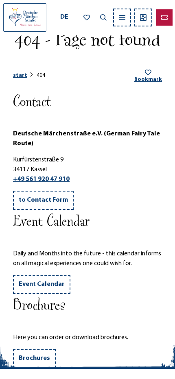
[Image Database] (143, 17)
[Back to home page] (24, 17)
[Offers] (164, 17)
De (64, 17)
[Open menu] (122, 17)
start (20, 75)
